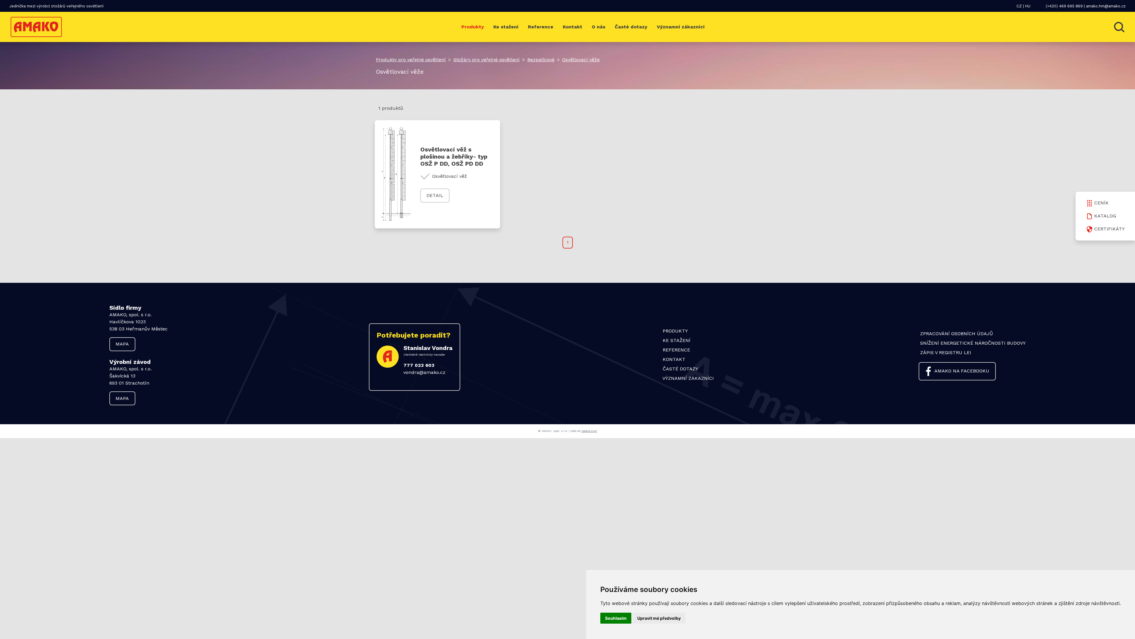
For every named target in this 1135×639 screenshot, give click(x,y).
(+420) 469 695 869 (1064, 6)
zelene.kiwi (589, 431)
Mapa (122, 344)
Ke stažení (505, 27)
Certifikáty (1109, 229)
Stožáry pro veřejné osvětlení (486, 59)
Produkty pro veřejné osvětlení (411, 59)
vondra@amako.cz (424, 372)
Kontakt (572, 27)
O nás (598, 27)
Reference (540, 27)
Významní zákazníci (680, 27)
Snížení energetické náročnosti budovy (973, 343)
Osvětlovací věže (581, 59)
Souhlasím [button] (616, 618)
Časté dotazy (631, 27)
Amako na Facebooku (961, 371)
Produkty (472, 27)
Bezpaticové (540, 59)
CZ (1019, 6)
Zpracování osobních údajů (956, 333)
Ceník (1101, 203)
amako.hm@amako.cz (1106, 6)
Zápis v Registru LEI (945, 352)
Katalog (1105, 216)
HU (1027, 6)
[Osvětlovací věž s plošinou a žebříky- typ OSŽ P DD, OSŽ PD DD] (399, 174)
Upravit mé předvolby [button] (659, 618)
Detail (435, 195)
